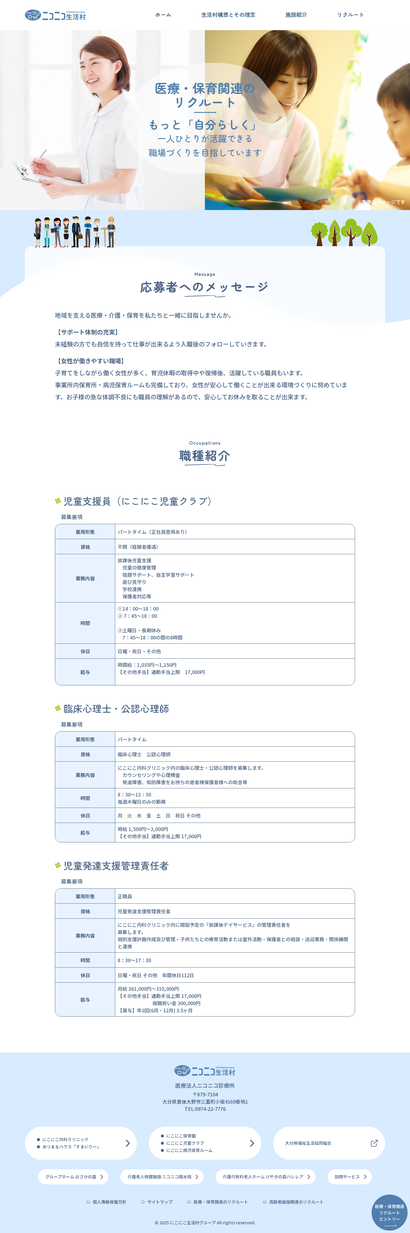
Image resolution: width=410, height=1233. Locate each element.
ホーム (163, 14)
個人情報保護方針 (109, 1202)
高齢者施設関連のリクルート (296, 1202)
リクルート (350, 14)
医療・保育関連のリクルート (221, 1202)
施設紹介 (296, 14)
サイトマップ (160, 1202)
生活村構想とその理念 (228, 14)
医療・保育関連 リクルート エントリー (389, 1212)
